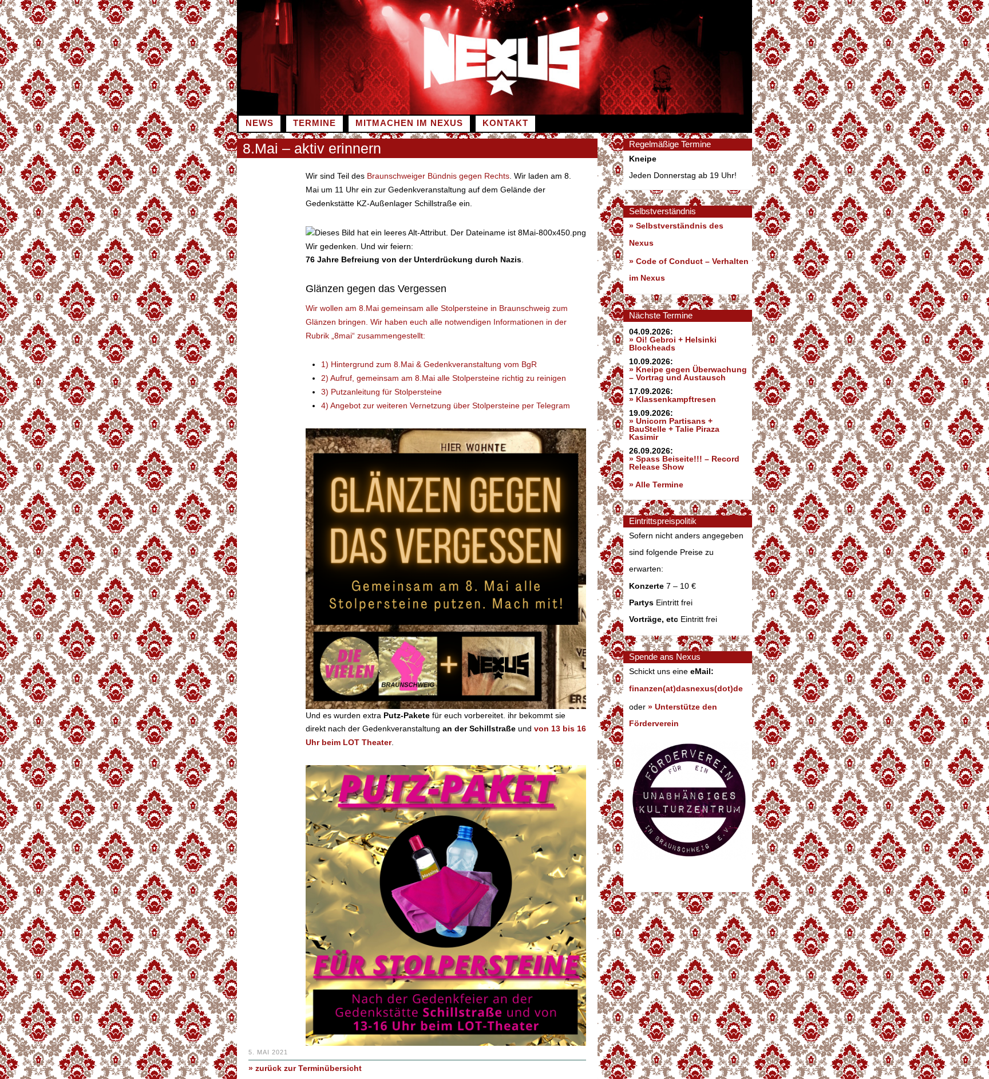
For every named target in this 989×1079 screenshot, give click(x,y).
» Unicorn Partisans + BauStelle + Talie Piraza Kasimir (674, 429)
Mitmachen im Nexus (409, 123)
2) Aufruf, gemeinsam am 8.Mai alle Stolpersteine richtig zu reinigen (443, 378)
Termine (314, 123)
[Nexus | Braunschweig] (623, 111)
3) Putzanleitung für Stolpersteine (381, 391)
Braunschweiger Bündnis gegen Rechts (438, 175)
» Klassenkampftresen (672, 399)
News (260, 123)
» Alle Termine (656, 484)
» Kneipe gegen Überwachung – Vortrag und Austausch (688, 373)
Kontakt (505, 123)
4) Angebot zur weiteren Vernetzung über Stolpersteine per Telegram (445, 405)
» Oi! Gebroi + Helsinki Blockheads (673, 343)
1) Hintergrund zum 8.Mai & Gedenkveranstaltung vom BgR (429, 364)
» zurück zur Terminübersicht (305, 1068)
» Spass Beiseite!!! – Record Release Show (684, 462)
